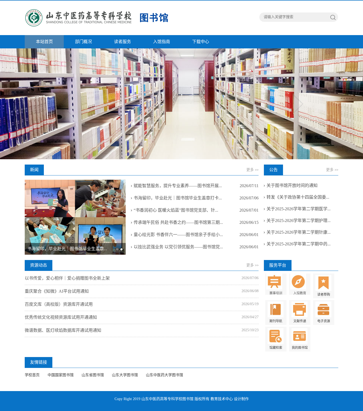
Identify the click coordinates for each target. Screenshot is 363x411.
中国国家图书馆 (61, 375)
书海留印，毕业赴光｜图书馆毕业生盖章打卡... (178, 198)
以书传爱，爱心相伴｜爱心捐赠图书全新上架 (67, 278)
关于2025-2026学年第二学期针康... (299, 232)
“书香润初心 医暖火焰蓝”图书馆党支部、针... (176, 210)
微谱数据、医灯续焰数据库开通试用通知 (63, 330)
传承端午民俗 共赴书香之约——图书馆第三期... (178, 222)
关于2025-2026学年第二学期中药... (299, 244)
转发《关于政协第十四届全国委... (298, 197)
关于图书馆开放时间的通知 (292, 185)
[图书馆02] (98, 18)
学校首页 (32, 375)
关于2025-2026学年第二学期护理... (299, 220)
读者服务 (122, 41)
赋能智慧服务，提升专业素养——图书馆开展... (178, 185)
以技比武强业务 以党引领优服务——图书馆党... (178, 247)
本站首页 (44, 41)
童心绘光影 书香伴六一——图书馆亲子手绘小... (178, 234)
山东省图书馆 (93, 375)
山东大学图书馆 (125, 375)
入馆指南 (161, 41)
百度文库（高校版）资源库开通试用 (59, 304)
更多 (252, 170)
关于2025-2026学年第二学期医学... (299, 209)
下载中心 (200, 41)
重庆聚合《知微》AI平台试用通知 (57, 291)
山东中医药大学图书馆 (164, 375)
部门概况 (83, 41)
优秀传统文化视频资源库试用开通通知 (61, 317)
